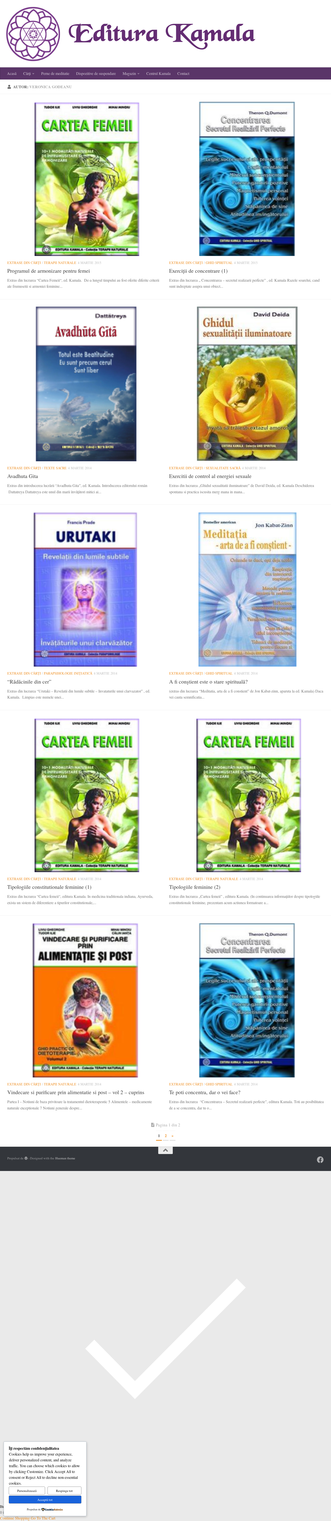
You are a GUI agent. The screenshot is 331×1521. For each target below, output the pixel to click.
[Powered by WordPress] (26, 1158)
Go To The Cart (43, 1518)
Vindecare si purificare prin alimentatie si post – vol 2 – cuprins (75, 1092)
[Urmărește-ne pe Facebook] (320, 1159)
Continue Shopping (15, 1518)
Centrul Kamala (158, 73)
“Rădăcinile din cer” (29, 681)
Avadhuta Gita (22, 475)
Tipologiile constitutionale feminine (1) (49, 886)
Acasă (11, 73)
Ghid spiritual (219, 262)
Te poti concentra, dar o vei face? (204, 1092)
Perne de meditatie (55, 73)
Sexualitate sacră (223, 468)
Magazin (129, 73)
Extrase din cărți (24, 262)
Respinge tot (64, 1491)
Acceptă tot (45, 1499)
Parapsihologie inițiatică (68, 673)
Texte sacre (55, 468)
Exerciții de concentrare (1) (198, 270)
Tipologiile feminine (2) (194, 886)
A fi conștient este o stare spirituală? (208, 681)
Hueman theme (65, 1158)
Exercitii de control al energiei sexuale (210, 475)
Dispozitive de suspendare (96, 73)
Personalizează (27, 1491)
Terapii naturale (60, 262)
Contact (183, 73)
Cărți (27, 73)
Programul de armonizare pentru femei (48, 270)
